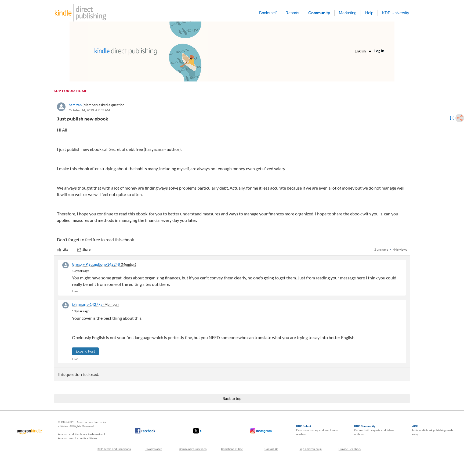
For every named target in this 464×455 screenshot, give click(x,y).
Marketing (347, 12)
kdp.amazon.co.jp (311, 448)
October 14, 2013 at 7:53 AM (89, 110)
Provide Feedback (350, 448)
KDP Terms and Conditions (114, 448)
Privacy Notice (153, 448)
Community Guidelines (192, 448)
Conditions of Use (232, 448)
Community (319, 12)
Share (86, 249)
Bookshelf (268, 12)
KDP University (395, 12)
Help (369, 12)
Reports (292, 12)
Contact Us (271, 448)
